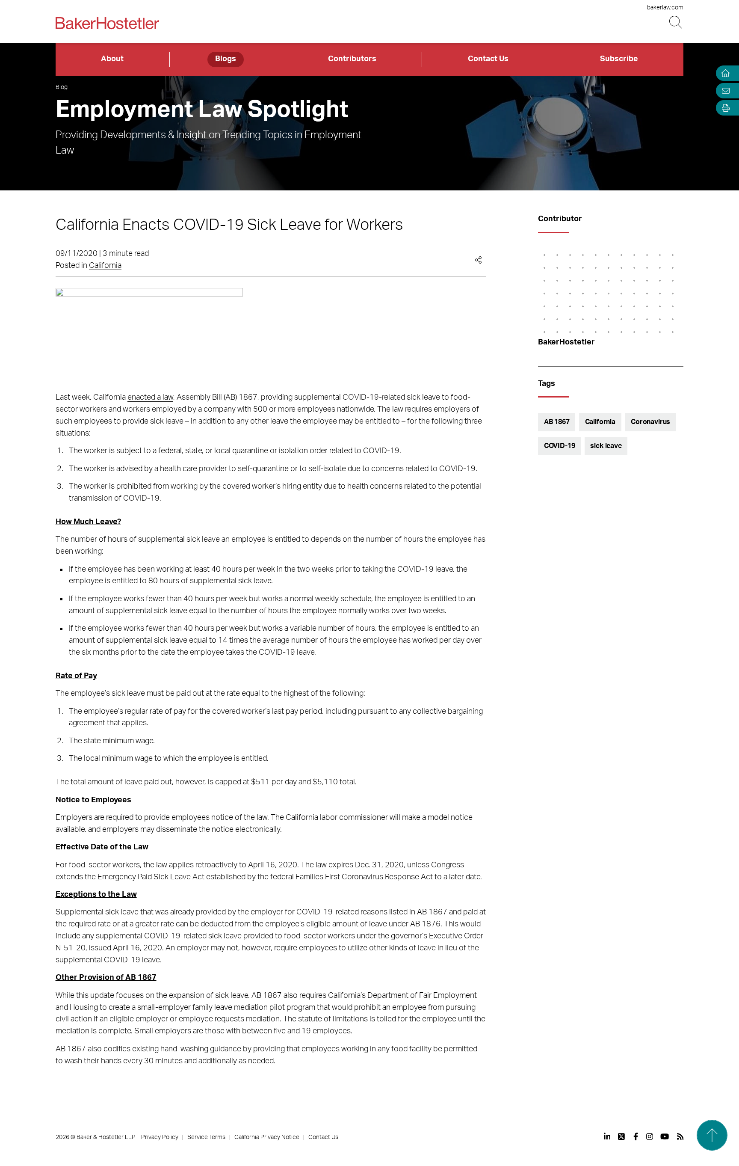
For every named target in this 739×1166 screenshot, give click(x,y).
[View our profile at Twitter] (622, 1136)
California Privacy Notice (266, 1137)
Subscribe (619, 59)
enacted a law (150, 397)
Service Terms (206, 1137)
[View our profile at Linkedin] (607, 1136)
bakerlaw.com (665, 8)
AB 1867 (557, 421)
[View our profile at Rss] (680, 1136)
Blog (62, 87)
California (105, 266)
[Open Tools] (723, 108)
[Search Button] (676, 22)
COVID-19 (559, 445)
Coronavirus (650, 421)
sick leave (605, 445)
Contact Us (488, 59)
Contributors (352, 59)
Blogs (225, 59)
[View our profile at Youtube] (664, 1136)
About (112, 59)
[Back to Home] (107, 23)
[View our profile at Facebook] (635, 1136)
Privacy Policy (159, 1137)
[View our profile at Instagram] (649, 1136)
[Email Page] (723, 90)
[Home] (723, 73)
